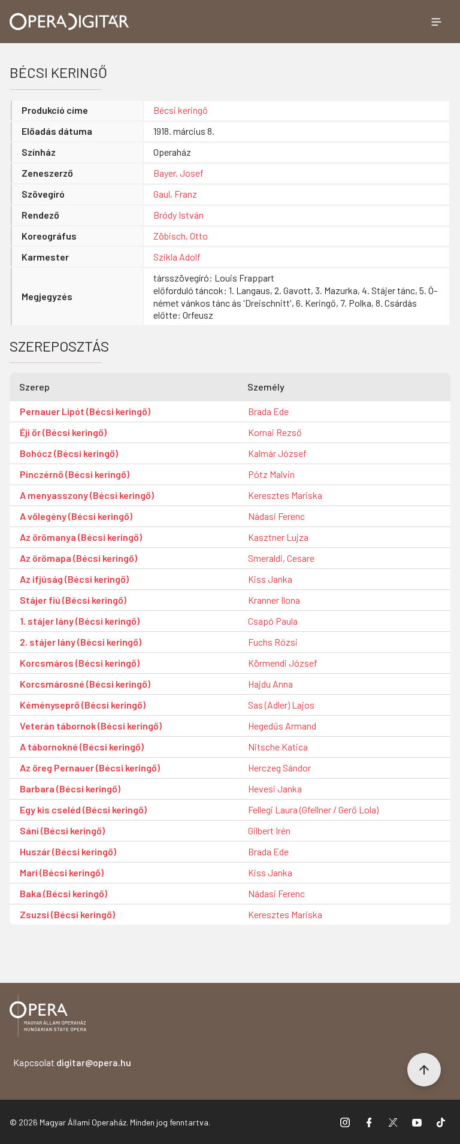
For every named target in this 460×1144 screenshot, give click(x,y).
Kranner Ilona (274, 600)
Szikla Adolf (177, 256)
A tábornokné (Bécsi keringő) (82, 746)
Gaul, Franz (175, 193)
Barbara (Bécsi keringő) (70, 788)
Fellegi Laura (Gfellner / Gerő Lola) (313, 809)
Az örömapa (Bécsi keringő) (78, 558)
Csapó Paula (273, 621)
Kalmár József (277, 453)
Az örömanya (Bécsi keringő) (81, 537)
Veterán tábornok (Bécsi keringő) (91, 725)
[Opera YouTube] (416, 1122)
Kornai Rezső (275, 432)
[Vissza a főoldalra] (48, 1018)
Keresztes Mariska (285, 495)
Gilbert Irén (269, 830)
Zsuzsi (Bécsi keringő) (67, 914)
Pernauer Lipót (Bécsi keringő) (85, 411)
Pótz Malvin (271, 474)
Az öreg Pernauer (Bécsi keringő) (90, 767)
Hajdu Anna (270, 683)
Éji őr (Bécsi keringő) (63, 432)
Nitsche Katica (278, 746)
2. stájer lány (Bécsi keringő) (80, 641)
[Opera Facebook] (369, 1122)
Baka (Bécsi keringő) (63, 893)
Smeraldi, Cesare (281, 558)
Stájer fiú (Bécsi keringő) (73, 600)
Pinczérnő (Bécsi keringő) (74, 474)
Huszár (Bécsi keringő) (68, 851)
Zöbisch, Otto (180, 235)
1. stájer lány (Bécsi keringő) (80, 621)
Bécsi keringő (180, 110)
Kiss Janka (270, 579)
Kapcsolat (72, 1062)
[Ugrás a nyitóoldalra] (69, 22)
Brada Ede (268, 411)
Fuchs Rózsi (273, 641)
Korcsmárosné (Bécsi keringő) (85, 683)
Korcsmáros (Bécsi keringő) (80, 662)
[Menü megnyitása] (436, 21)
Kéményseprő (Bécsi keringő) (83, 704)
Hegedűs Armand (282, 725)
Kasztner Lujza (278, 537)
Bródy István (178, 214)
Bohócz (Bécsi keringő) (69, 453)
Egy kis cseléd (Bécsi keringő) (83, 809)
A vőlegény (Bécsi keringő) (76, 516)
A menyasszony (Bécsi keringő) (87, 495)
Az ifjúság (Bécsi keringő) (74, 579)
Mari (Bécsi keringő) (62, 872)
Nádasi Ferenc (276, 516)
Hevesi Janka (275, 788)
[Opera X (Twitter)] (392, 1122)
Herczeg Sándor (279, 767)
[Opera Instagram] (345, 1122)
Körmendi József (282, 662)
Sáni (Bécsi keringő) (62, 830)
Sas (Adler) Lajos (281, 704)
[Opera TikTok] (440, 1122)
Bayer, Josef (178, 172)
